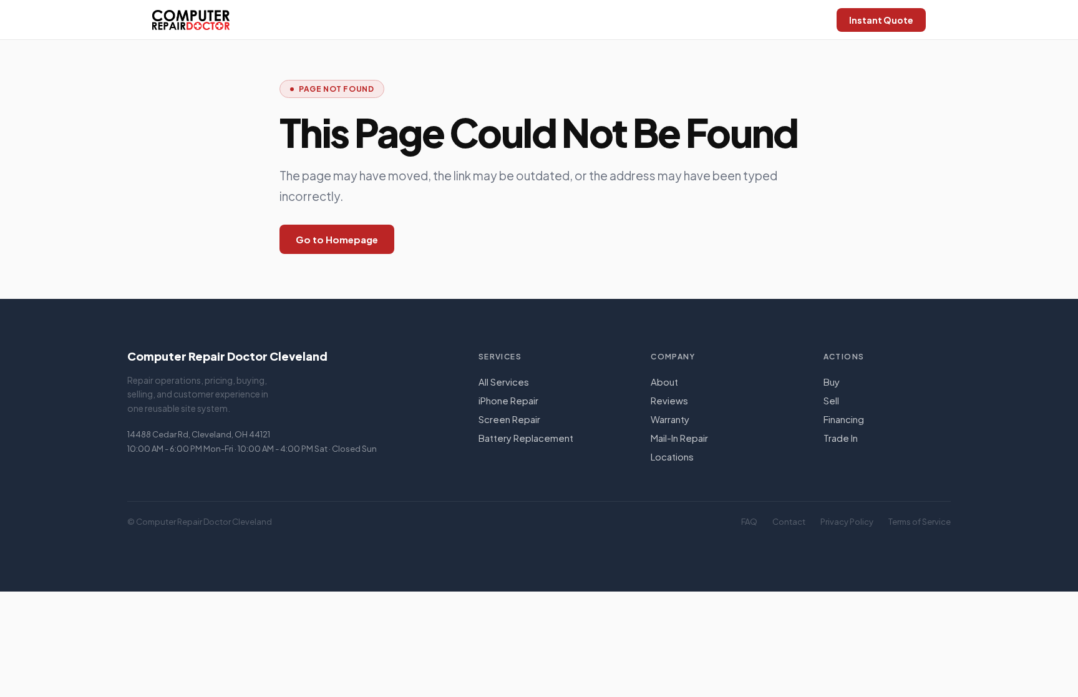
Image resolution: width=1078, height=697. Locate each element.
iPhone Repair (508, 400)
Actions (844, 356)
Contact (788, 522)
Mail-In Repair (679, 438)
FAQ (749, 522)
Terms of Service (919, 522)
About (664, 381)
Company (673, 356)
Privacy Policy (846, 522)
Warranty (670, 419)
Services (500, 356)
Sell (831, 400)
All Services (503, 381)
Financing (843, 419)
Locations (672, 456)
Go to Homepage (337, 239)
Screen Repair (509, 419)
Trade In (840, 438)
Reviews (669, 400)
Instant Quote (881, 20)
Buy (831, 381)
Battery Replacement (525, 438)
